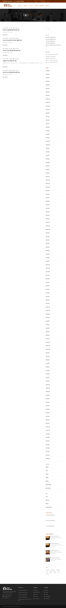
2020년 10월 (48, 314)
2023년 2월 (47, 215)
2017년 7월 (47, 440)
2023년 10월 (48, 187)
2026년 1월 (47, 95)
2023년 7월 (47, 197)
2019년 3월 (47, 373)
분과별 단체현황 (47, 596)
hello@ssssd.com (7, 596)
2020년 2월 (47, 335)
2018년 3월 (47, 416)
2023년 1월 (47, 218)
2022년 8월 (47, 236)
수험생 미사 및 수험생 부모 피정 (9, 61)
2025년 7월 (47, 116)
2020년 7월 (47, 324)
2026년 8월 (47, 70)
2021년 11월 (48, 268)
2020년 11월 (48, 310)
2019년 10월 (48, 349)
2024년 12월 (48, 141)
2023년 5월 (47, 204)
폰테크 (47, 60)
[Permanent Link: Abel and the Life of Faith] (48, 537)
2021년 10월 (48, 271)
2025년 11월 (48, 102)
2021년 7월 (47, 282)
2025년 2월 (47, 134)
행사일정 (46, 594)
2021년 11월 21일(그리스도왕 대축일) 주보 (12, 40)
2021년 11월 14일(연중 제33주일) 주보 (11, 50)
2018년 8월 (47, 398)
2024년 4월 (47, 165)
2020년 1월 (47, 338)
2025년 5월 (47, 123)
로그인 (47, 496)
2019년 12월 (48, 342)
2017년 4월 (47, 448)
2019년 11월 (48, 345)
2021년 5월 (47, 289)
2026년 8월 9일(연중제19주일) (50, 41)
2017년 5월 (47, 444)
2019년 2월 (47, 377)
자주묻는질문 (41, 5)
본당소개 (19, 5)
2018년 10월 (48, 391)
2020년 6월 (47, 328)
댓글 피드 (47, 503)
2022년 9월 (47, 232)
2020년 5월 (47, 331)
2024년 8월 (47, 151)
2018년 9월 (47, 395)
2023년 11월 (48, 183)
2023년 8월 (47, 194)
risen (58, 571)
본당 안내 (36, 590)
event (47, 571)
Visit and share (52, 56)
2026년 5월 (47, 81)
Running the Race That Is (54, 550)
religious (55, 571)
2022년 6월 (47, 243)
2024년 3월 (47, 169)
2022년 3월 (47, 254)
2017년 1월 (47, 455)
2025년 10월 (48, 106)
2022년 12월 (48, 222)
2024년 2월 (47, 172)
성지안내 (36, 596)
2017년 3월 (47, 451)
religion (51, 571)
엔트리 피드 (47, 500)
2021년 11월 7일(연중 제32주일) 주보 (11, 72)
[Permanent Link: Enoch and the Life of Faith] (48, 559)
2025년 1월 (47, 137)
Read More (5, 34)
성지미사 (36, 594)
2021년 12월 (48, 264)
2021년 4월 (47, 292)
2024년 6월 (47, 158)
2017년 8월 (47, 437)
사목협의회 (47, 5)
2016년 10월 (48, 458)
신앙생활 (36, 5)
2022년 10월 (48, 229)
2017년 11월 (48, 430)
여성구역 (47, 481)
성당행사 (47, 477)
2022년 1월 (47, 261)
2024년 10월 (48, 144)
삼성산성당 (12, 606)
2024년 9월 (47, 148)
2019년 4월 (47, 370)
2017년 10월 (48, 433)
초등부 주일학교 (48, 488)
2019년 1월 (47, 381)
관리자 (11, 27)
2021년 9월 (47, 275)
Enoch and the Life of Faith (53, 54)
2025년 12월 (48, 98)
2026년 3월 (47, 88)
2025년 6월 (47, 120)
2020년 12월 (48, 306)
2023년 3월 (47, 211)
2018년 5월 (47, 409)
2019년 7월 (47, 359)
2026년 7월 (47, 74)
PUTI (46, 54)
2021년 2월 (47, 299)
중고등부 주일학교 (48, 484)
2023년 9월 (47, 190)
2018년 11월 (48, 388)
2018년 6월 (47, 405)
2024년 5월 (47, 162)
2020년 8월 (47, 321)
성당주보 (47, 474)
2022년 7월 (47, 239)
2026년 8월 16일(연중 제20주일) (51, 39)
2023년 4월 (47, 208)
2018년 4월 (47, 412)
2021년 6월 (47, 285)
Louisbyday (48, 56)
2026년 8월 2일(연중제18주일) (50, 43)
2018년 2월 (47, 419)
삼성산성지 (25, 5)
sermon (47, 573)
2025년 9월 (47, 109)
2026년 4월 (47, 84)
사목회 (47, 470)
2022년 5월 (47, 247)
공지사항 (47, 467)
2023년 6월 (47, 201)
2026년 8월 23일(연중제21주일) (51, 37)
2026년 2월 (47, 91)
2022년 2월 (47, 257)
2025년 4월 (47, 127)
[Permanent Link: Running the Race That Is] (48, 552)
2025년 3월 (47, 130)
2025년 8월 (47, 113)
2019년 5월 (47, 366)
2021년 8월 (47, 278)
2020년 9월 (47, 317)
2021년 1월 (47, 303)
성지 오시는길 (37, 598)
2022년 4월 (47, 250)
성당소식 (31, 5)
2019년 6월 (47, 363)
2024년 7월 (47, 155)
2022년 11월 (48, 225)
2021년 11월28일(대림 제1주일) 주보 (11, 30)
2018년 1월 (47, 423)
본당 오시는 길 (37, 592)
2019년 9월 (47, 352)
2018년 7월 (47, 402)
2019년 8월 (47, 356)
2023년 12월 (48, 180)
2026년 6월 (47, 77)
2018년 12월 (48, 384)
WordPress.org (49, 507)
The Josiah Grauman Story (53, 60)
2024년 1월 (47, 176)
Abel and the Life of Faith (54, 536)
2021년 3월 (47, 296)
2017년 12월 (48, 426)
